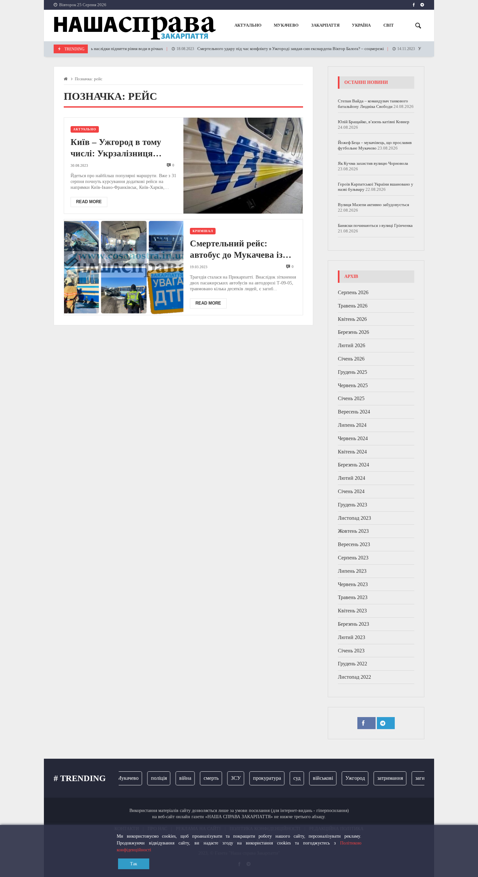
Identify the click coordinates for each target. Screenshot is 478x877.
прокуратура (258, 778)
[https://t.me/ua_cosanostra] (422, 5)
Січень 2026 (351, 358)
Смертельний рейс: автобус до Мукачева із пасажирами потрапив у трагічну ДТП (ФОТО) (239, 250)
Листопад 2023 (354, 518)
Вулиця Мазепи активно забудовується (373, 204)
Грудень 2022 (352, 663)
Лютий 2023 (351, 637)
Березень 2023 (353, 624)
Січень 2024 (351, 491)
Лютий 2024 (351, 478)
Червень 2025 (353, 385)
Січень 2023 (351, 650)
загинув (415, 778)
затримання (381, 778)
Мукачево (119, 778)
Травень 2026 (352, 305)
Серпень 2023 (353, 557)
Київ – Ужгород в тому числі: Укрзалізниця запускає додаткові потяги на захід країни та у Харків (124, 148)
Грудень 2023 (352, 504)
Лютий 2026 (351, 345)
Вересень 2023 (354, 544)
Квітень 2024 (352, 451)
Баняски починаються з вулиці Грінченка (375, 225)
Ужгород (346, 778)
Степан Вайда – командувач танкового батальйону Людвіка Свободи (373, 103)
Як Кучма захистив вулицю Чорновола (373, 163)
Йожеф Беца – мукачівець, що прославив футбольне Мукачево (375, 145)
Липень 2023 (352, 571)
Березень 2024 (353, 464)
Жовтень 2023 (353, 531)
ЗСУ (227, 778)
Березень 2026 (353, 332)
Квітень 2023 (352, 610)
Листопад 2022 (354, 677)
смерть (202, 778)
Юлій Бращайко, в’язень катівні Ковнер (373, 121)
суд (288, 778)
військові (314, 778)
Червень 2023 (353, 584)
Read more (89, 201)
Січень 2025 (351, 398)
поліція (150, 778)
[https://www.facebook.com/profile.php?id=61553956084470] (414, 5)
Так (133, 863)
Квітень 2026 (352, 319)
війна (176, 778)
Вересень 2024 (354, 411)
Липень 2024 (352, 425)
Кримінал (203, 231)
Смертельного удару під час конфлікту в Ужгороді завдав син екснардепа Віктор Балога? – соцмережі (268, 48)
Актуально (84, 129)
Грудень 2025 (352, 372)
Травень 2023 (352, 597)
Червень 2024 (353, 438)
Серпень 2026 (353, 292)
